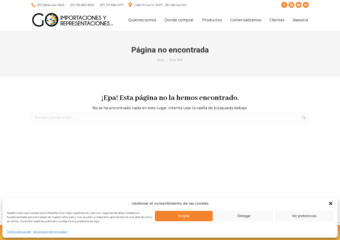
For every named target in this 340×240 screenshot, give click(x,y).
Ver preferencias (304, 216)
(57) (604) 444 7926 (50, 5)
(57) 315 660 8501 (82, 5)
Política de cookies (19, 231)
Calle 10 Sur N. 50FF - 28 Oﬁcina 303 (160, 5)
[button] (330, 203)
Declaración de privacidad (50, 231)
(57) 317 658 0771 (111, 5)
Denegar (244, 216)
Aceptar (184, 216)
